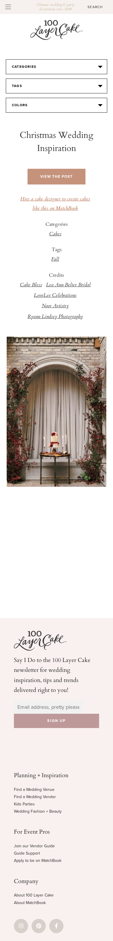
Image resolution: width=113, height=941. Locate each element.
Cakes (55, 234)
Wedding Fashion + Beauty (38, 811)
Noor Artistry (55, 306)
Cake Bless (31, 285)
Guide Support (27, 853)
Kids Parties (24, 804)
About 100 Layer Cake (34, 895)
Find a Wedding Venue (34, 789)
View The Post (56, 176)
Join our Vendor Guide (34, 846)
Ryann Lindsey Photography (55, 317)
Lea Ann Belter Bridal (68, 285)
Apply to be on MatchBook (37, 860)
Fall (55, 259)
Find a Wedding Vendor (35, 796)
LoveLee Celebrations (55, 296)
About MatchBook (30, 902)
